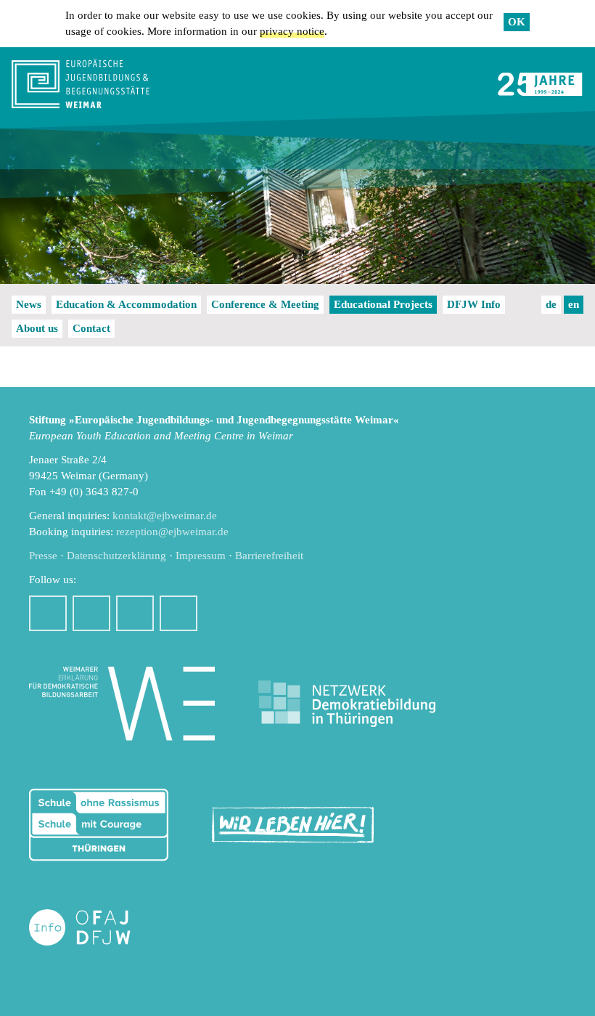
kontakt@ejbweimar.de (164, 515)
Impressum (201, 555)
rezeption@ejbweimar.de (172, 531)
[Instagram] (91, 613)
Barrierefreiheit (269, 555)
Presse (43, 555)
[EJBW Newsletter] (178, 613)
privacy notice (292, 31)
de (551, 304)
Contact (91, 328)
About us (37, 328)
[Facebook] (48, 613)
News (28, 304)
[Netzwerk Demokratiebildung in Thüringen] (346, 704)
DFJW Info (474, 304)
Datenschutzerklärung (116, 555)
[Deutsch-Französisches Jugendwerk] (95, 927)
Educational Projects (383, 304)
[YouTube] (135, 613)
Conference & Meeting (265, 304)
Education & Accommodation (126, 304)
